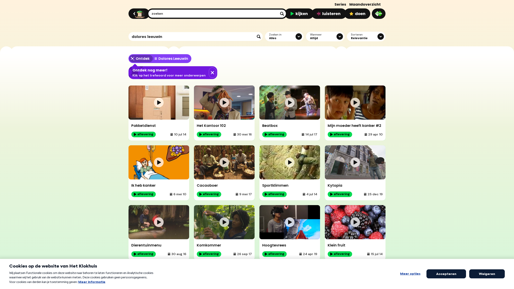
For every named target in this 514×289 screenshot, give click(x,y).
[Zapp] (379, 13)
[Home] (138, 13)
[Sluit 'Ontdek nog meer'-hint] (212, 72)
